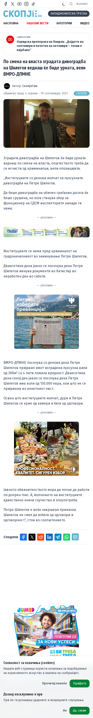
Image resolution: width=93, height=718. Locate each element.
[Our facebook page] (5, 4)
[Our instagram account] (26, 4)
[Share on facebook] (23, 537)
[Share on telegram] (58, 537)
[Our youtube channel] (19, 4)
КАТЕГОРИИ (64, 23)
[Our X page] (12, 4)
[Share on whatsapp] (66, 537)
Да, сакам (79, 710)
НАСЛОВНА (10, 23)
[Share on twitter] (32, 537)
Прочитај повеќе (54, 683)
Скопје (81, 93)
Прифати (79, 683)
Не (65, 710)
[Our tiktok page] (33, 4)
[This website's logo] (22, 13)
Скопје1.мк (30, 86)
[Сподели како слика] (75, 536)
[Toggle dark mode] (63, 4)
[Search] (70, 4)
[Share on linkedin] (49, 537)
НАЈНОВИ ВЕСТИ (37, 23)
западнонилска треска (69, 13)
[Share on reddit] (40, 537)
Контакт (82, 4)
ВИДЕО (85, 23)
